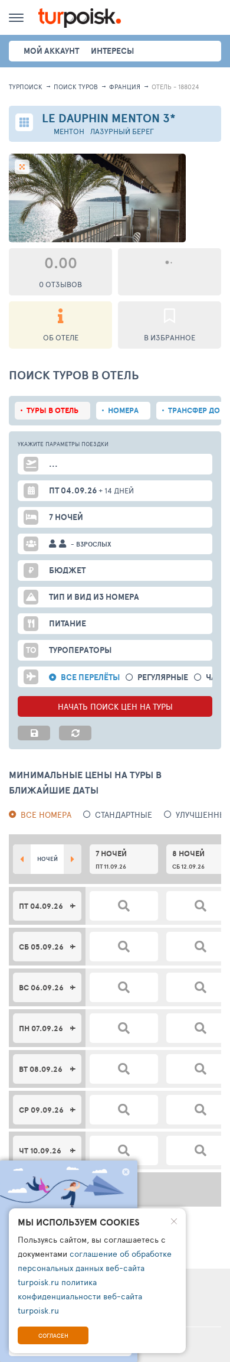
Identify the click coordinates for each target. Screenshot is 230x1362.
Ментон (69, 131)
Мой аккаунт (51, 51)
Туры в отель (52, 410)
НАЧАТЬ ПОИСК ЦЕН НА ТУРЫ (115, 706)
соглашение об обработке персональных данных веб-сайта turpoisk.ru (95, 1268)
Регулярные (162, 677)
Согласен (53, 1335)
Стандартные (123, 815)
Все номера (46, 815)
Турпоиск (25, 86)
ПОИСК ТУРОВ (76, 86)
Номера (123, 410)
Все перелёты (90, 677)
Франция (124, 86)
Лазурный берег (122, 131)
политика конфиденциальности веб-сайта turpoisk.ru (80, 1296)
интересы (112, 51)
